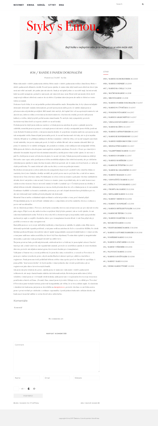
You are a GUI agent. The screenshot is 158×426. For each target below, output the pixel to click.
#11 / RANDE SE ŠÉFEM (113, 213)
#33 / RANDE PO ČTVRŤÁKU (27, 403)
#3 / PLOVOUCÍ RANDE (113, 252)
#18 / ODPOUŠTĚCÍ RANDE (115, 180)
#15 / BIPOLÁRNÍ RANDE (114, 194)
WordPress (95, 418)
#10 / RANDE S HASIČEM (114, 218)
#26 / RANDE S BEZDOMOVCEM (117, 141)
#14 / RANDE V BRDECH (114, 199)
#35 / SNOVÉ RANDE (89, 403)
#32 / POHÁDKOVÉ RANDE (115, 112)
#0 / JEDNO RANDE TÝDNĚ (115, 266)
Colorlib (83, 418)
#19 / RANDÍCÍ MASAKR (113, 175)
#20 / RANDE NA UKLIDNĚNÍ (116, 170)
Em (65, 78)
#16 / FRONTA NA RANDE (114, 189)
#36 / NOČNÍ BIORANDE (114, 93)
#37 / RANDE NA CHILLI (114, 88)
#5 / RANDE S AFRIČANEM (115, 242)
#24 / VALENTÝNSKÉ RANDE (116, 151)
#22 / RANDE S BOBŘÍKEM (115, 160)
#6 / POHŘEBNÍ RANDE (113, 237)
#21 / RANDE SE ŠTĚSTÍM (114, 165)
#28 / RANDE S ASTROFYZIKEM (117, 132)
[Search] (142, 4)
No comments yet (56, 319)
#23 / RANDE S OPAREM (114, 156)
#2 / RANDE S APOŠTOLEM (115, 256)
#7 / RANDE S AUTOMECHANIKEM (118, 232)
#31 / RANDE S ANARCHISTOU (116, 117)
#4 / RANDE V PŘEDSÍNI (114, 247)
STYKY (52, 5)
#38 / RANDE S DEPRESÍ (114, 84)
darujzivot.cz (59, 287)
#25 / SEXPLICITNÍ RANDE (115, 146)
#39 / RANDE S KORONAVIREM (116, 79)
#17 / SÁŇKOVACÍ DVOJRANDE (116, 184)
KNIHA (30, 5)
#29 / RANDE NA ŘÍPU (113, 127)
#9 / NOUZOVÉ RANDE (113, 223)
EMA (61, 5)
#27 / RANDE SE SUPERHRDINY (117, 136)
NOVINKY (19, 5)
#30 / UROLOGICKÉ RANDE (115, 122)
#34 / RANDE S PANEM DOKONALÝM (119, 103)
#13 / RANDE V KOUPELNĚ (115, 204)
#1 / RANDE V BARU (112, 261)
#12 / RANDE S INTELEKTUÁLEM (118, 208)
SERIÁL (41, 5)
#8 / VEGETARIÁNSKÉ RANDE (116, 228)
